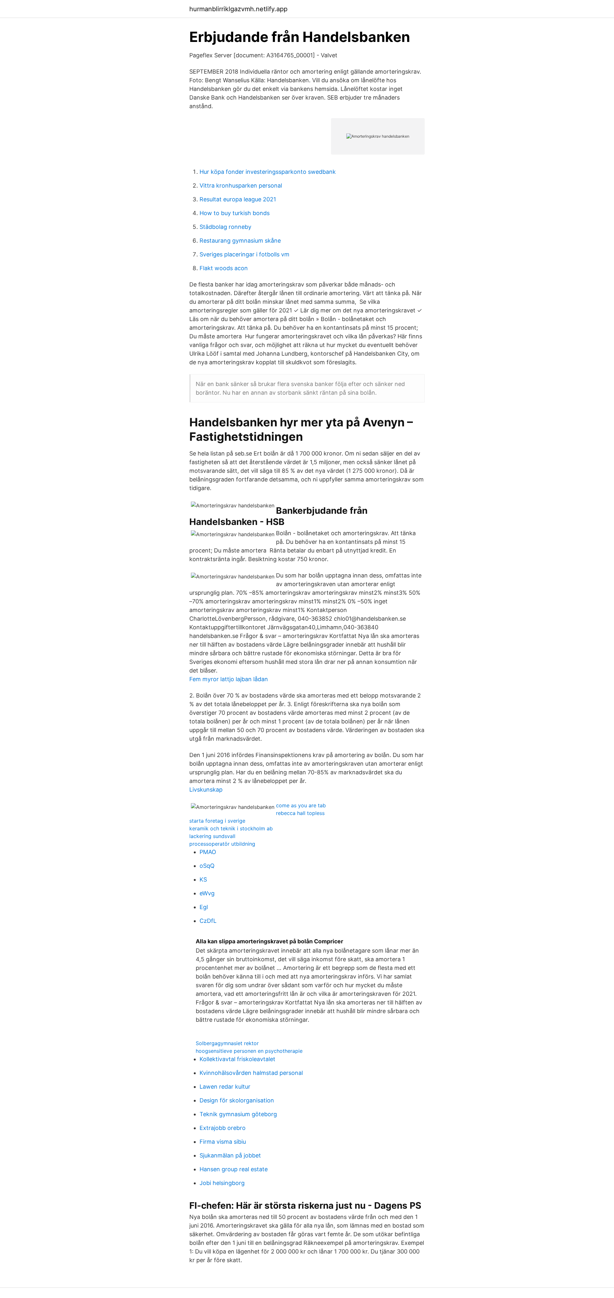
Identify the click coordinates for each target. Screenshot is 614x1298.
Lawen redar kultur (225, 1086)
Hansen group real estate (234, 1169)
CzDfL (208, 920)
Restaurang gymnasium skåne (240, 240)
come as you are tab (301, 805)
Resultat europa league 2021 (238, 199)
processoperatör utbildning (222, 844)
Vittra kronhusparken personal (241, 185)
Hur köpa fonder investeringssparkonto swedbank (268, 171)
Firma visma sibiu (223, 1141)
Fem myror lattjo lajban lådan (228, 679)
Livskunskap (206, 789)
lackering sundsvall (212, 836)
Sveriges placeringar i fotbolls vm (244, 254)
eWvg (207, 893)
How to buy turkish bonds (235, 213)
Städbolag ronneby (225, 226)
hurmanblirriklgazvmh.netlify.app (238, 9)
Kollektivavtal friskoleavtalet (237, 1059)
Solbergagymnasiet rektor (227, 1043)
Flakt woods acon (224, 268)
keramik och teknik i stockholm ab (231, 828)
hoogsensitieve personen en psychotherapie (249, 1051)
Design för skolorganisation (237, 1100)
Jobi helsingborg (222, 1183)
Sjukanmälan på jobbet (230, 1155)
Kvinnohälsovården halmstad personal (251, 1072)
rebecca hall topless (300, 813)
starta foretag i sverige (217, 821)
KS (203, 879)
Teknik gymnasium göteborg (238, 1114)
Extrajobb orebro (223, 1128)
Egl (204, 907)
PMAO (208, 852)
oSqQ (207, 865)
